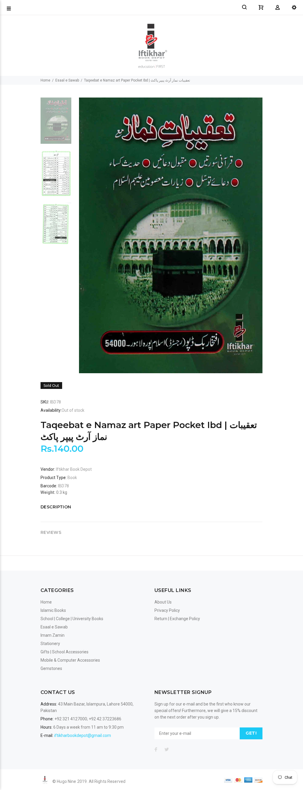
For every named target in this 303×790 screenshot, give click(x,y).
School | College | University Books (72, 618)
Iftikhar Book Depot (74, 469)
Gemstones (51, 668)
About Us (163, 602)
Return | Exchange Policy (177, 618)
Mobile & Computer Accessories (70, 660)
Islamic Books (53, 610)
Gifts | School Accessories (64, 651)
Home (45, 80)
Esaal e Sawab (67, 80)
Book (72, 477)
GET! (251, 733)
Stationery (50, 643)
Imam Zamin (53, 635)
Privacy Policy (167, 610)
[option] (56, 124)
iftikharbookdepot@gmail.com (82, 735)
